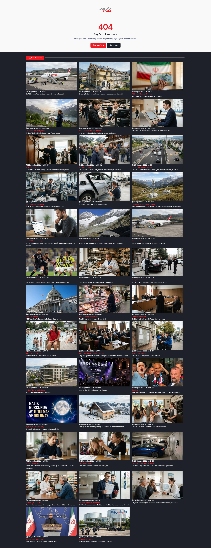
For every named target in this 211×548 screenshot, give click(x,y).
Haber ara (114, 45)
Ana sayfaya (98, 45)
